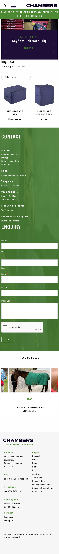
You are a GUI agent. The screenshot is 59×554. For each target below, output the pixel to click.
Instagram (8, 520)
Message (6, 301)
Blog (34, 470)
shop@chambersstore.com (13, 175)
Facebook (8, 517)
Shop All (36, 456)
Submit (7, 339)
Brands (35, 467)
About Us (36, 474)
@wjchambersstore (10, 220)
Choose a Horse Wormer (43, 488)
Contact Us (37, 492)
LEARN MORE (29, 48)
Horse (35, 460)
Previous (7, 423)
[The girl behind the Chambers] (29, 380)
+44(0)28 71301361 (10, 185)
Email (4, 274)
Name (4, 240)
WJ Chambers (7, 210)
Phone (4, 287)
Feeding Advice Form (41, 485)
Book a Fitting (38, 481)
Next (51, 423)
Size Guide (37, 477)
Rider (34, 463)
